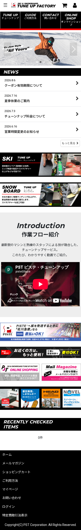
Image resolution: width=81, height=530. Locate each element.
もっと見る (68, 143)
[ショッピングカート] (64, 5)
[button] (5, 5)
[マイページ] (75, 5)
